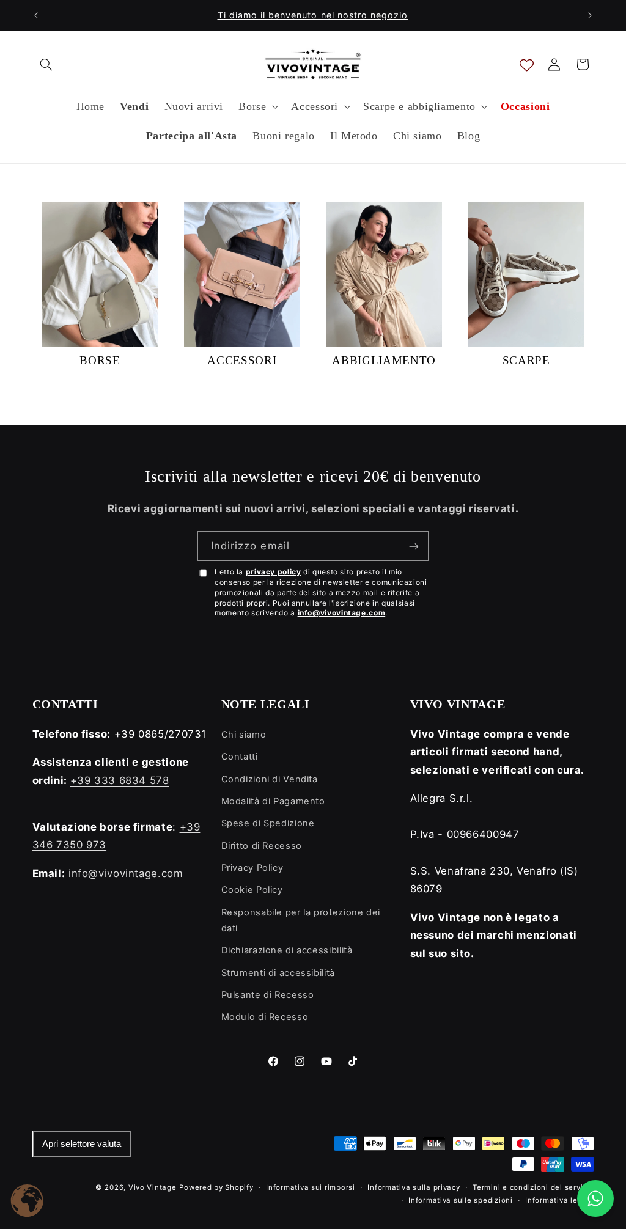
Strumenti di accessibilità (278, 972)
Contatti (239, 756)
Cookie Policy (252, 889)
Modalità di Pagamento (273, 801)
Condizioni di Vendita (269, 779)
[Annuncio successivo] (589, 15)
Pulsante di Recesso (267, 994)
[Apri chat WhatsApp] (595, 1198)
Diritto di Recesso (261, 845)
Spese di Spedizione (268, 823)
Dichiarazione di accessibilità (287, 950)
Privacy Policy (252, 867)
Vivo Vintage (152, 1187)
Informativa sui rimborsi (310, 1187)
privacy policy (273, 571)
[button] (46, 64)
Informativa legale (559, 1200)
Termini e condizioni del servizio (533, 1187)
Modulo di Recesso (265, 1016)
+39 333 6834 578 (119, 780)
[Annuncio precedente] (36, 15)
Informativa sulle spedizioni (460, 1200)
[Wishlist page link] (527, 64)
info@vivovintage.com (342, 612)
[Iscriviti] (414, 546)
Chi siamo (244, 734)
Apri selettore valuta (81, 1144)
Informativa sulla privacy (413, 1187)
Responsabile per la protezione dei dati (300, 920)
